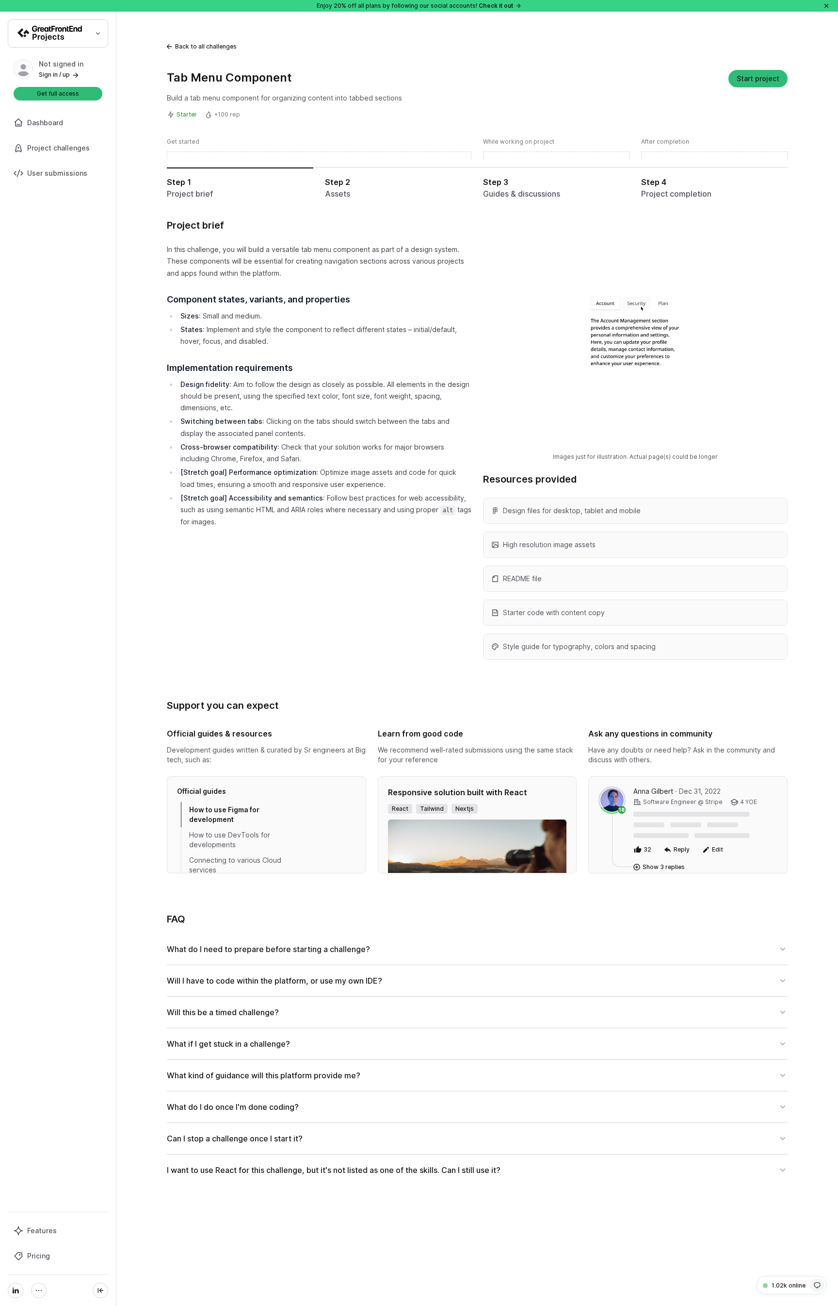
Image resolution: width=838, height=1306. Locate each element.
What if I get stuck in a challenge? (228, 1044)
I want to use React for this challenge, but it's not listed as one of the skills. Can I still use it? (333, 1170)
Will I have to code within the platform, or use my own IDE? (274, 981)
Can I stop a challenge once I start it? (235, 1138)
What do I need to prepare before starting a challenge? (268, 949)
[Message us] (817, 1285)
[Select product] (58, 33)
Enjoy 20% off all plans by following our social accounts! (415, 5)
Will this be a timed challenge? (223, 1012)
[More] (39, 1290)
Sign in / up (54, 74)
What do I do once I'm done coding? (233, 1107)
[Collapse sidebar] (100, 1290)
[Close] (826, 6)
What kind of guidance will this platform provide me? (263, 1075)
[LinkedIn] (15, 1290)
